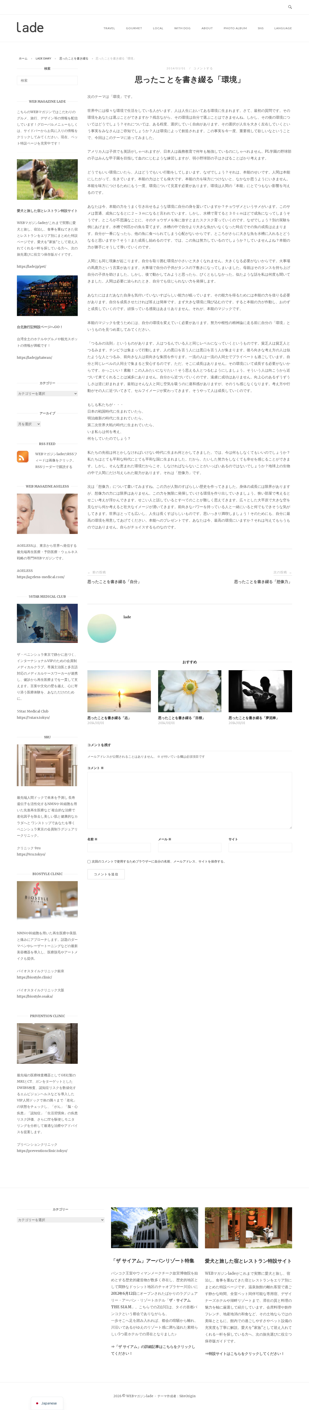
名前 (92, 839)
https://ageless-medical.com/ (40, 577)
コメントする (203, 68)
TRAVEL (109, 28)
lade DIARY (43, 58)
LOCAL (158, 28)
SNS (261, 28)
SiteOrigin (187, 1396)
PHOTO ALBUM (235, 28)
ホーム (23, 58)
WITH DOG (182, 28)
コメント (95, 768)
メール (164, 839)
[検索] (72, 78)
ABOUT (207, 28)
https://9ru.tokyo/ (31, 854)
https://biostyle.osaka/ (35, 996)
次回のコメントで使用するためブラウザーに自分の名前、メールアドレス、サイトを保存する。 (159, 861)
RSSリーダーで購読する (53, 467)
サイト (233, 839)
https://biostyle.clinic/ (34, 977)
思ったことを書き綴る (73, 58)
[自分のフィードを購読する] (22, 461)
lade (127, 617)
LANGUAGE (283, 28)
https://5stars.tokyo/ (33, 717)
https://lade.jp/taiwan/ (34, 357)
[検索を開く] (290, 7)
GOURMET (134, 28)
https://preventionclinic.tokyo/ (42, 1151)
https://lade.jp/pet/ (31, 266)
